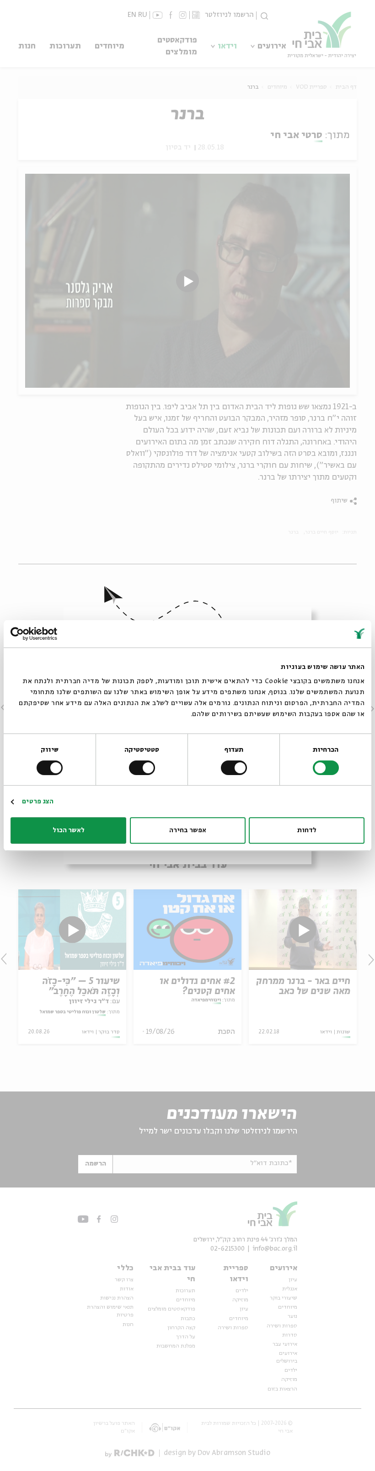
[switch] (235, 767)
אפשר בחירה (187, 830)
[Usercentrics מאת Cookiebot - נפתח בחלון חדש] (51, 634)
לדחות (306, 830)
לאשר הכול (69, 830)
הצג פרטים (38, 801)
